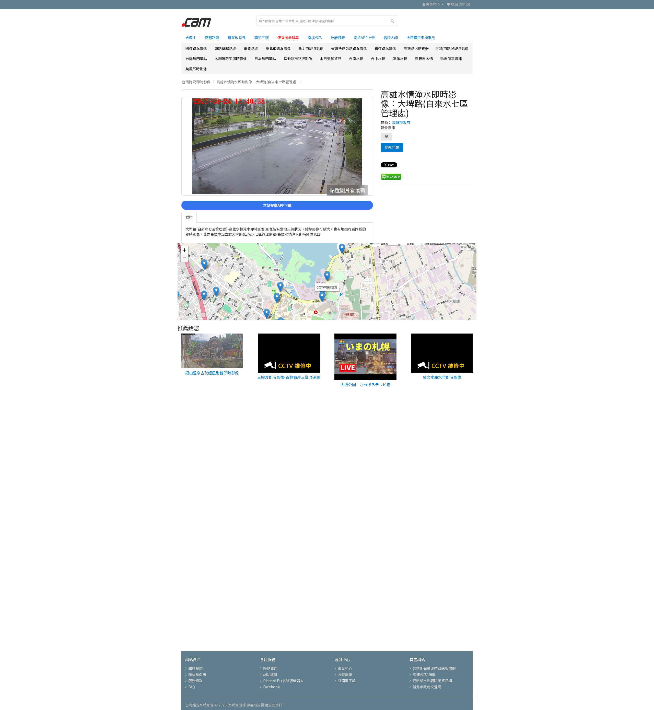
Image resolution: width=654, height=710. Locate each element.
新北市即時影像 (310, 48)
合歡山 (190, 37)
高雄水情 (400, 58)
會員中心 (345, 668)
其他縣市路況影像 (298, 58)
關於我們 (195, 668)
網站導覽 (270, 674)
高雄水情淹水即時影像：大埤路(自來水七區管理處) (257, 81)
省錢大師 (390, 37)
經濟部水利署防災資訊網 (432, 680)
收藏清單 (345, 674)
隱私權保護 (197, 674)
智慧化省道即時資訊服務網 (434, 668)
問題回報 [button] (392, 147)
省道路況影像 (385, 48)
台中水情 (378, 58)
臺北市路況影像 (278, 48)
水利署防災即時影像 (231, 58)
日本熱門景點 (265, 58)
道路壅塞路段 (225, 48)
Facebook (271, 686)
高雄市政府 (401, 122)
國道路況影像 (196, 48)
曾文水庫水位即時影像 (442, 377)
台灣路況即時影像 (196, 81)
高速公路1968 (424, 674)
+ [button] (184, 250)
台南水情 (356, 58)
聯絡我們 (270, 668)
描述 (189, 217)
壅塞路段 (212, 37)
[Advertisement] (327, 479)
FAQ (191, 686)
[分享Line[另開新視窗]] (391, 176)
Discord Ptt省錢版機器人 (283, 680)
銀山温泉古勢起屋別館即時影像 (212, 372)
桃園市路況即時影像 (452, 48)
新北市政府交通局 (427, 686)
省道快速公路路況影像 (349, 48)
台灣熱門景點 (196, 58)
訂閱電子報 (347, 680)
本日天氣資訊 (330, 58)
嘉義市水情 (424, 58)
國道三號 (261, 37)
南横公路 (315, 37)
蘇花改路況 (237, 37)
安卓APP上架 (364, 37)
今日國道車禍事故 (420, 37)
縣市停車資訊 (451, 58)
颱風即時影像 (196, 68)
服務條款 (195, 680)
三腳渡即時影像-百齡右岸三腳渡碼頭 (288, 377)
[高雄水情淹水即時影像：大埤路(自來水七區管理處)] (277, 90)
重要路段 (251, 48)
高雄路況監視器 (416, 48)
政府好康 (338, 37)
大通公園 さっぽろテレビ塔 (365, 384)
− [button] (184, 258)
